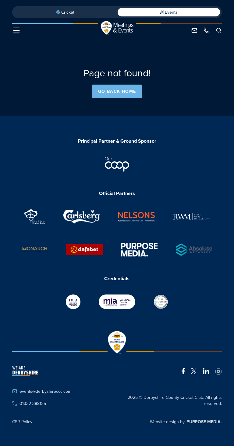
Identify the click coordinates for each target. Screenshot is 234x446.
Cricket (67, 12)
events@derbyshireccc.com (45, 391)
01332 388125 (33, 403)
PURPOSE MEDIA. (204, 422)
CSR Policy (22, 422)
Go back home (117, 91)
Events (171, 12)
